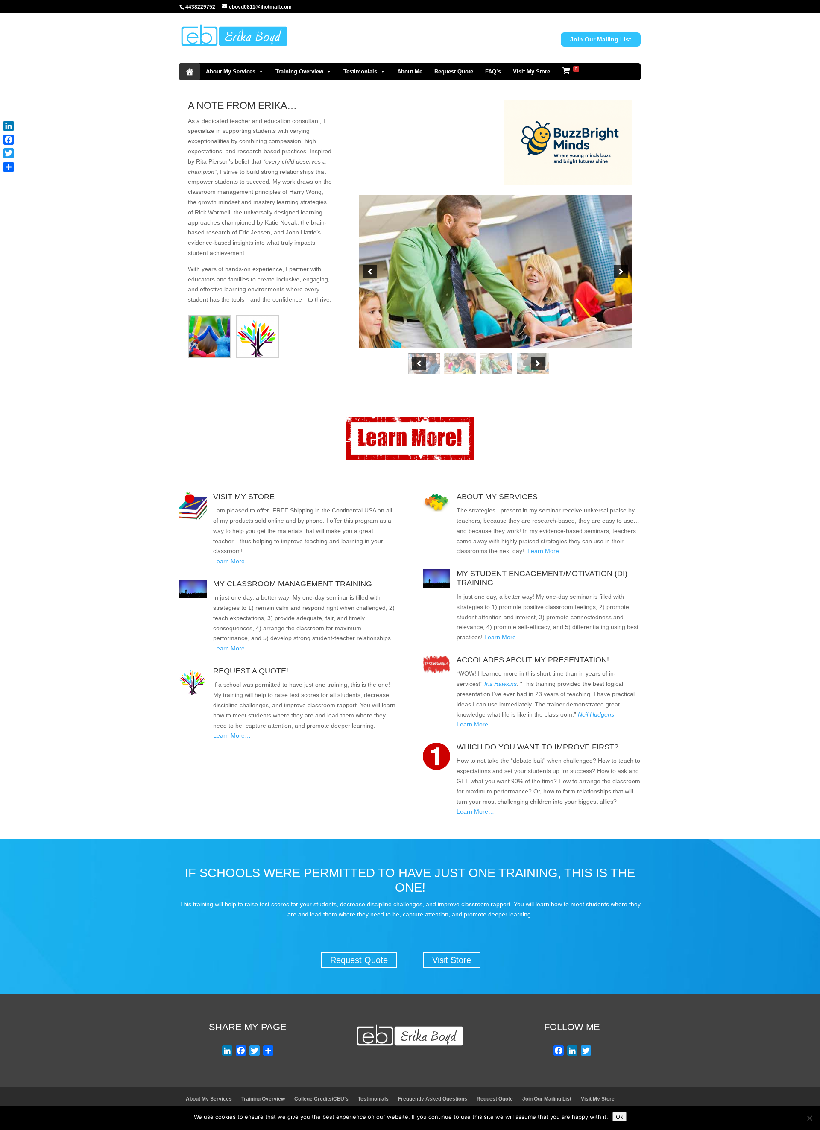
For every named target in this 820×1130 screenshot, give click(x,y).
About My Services (230, 71)
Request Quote (453, 71)
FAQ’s (493, 71)
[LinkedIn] (8, 126)
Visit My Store (531, 71)
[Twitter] (8, 153)
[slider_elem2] (460, 363)
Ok (619, 1116)
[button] (370, 271)
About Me (409, 71)
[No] (809, 1118)
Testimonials (360, 71)
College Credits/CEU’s (321, 1099)
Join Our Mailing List (600, 39)
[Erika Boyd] (189, 71)
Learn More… (232, 561)
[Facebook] (8, 139)
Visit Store (451, 960)
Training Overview (299, 71)
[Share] (8, 167)
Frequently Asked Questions (432, 1099)
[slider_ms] (496, 363)
